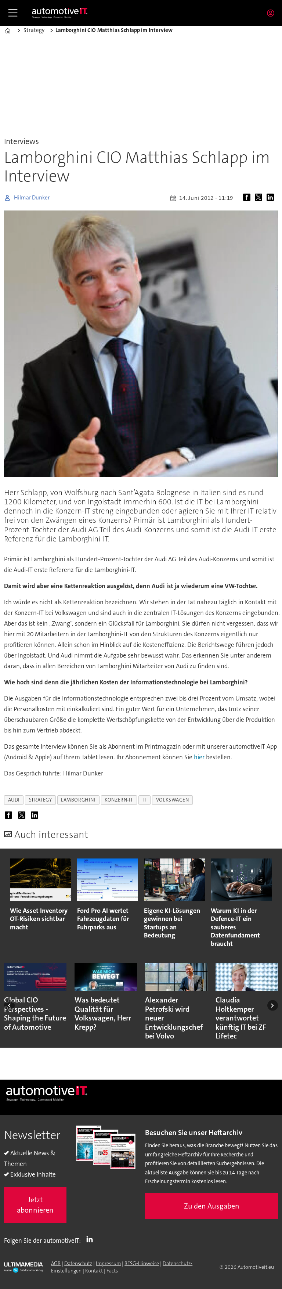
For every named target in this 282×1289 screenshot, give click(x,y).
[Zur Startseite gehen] (59, 13)
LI (91, 1239)
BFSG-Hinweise (141, 1263)
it (144, 800)
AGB (56, 1263)
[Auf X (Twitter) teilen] (259, 198)
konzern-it (119, 800)
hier (199, 757)
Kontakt (94, 1270)
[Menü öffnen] (13, 13)
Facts (112, 1270)
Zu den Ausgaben (211, 1206)
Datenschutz (78, 1263)
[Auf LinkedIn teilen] (271, 198)
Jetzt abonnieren (35, 1205)
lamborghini (78, 800)
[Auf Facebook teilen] (248, 198)
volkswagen (172, 800)
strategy (40, 800)
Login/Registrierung (272, 13)
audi (14, 800)
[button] (9, 1005)
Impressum (108, 1263)
